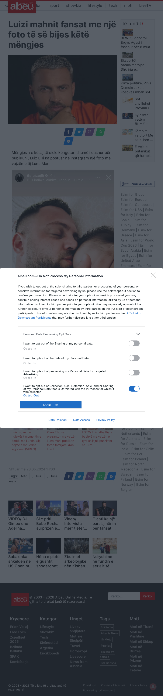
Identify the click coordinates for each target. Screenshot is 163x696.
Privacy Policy (105, 419)
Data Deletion (57, 419)
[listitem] (81, 334)
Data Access (81, 419)
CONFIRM (51, 404)
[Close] (155, 276)
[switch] (134, 343)
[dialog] (81, 348)
